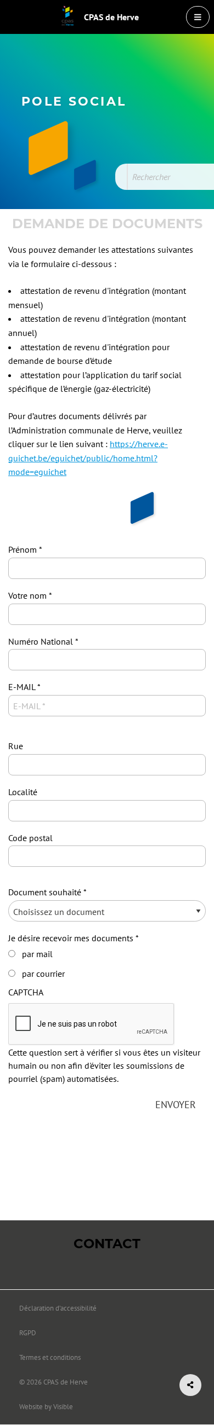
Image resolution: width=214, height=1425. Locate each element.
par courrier (43, 973)
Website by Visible (46, 1406)
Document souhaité (44, 892)
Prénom (22, 549)
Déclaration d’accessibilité (58, 1308)
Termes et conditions (50, 1357)
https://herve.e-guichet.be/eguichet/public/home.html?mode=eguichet (88, 457)
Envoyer (175, 1104)
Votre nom (27, 595)
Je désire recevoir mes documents (70, 937)
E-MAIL (21, 686)
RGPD (27, 1332)
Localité (22, 791)
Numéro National (40, 641)
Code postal (30, 837)
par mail (37, 953)
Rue (15, 745)
